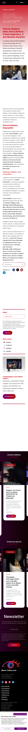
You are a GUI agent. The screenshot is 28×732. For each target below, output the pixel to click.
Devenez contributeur (7, 705)
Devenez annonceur (6, 704)
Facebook (9, 345)
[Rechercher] (17, 2)
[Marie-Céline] (4, 2)
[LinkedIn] (13, 682)
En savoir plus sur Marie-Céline (9, 702)
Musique (4, 699)
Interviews (12, 14)
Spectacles (7, 17)
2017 (5, 14)
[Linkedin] (4, 272)
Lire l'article (11, 516)
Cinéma (4, 697)
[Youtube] (9, 682)
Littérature (5, 695)
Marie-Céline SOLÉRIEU (13, 21)
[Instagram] (6, 682)
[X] (17, 269)
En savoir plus (9, 396)
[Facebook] (13, 269)
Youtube (8, 342)
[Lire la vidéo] (14, 72)
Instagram (9, 348)
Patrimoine (5, 693)
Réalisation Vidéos (6, 707)
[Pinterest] (21, 269)
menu (21, 2)
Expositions (5, 688)
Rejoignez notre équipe (7, 710)
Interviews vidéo (17, 17)
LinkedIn (8, 351)
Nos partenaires (5, 708)
